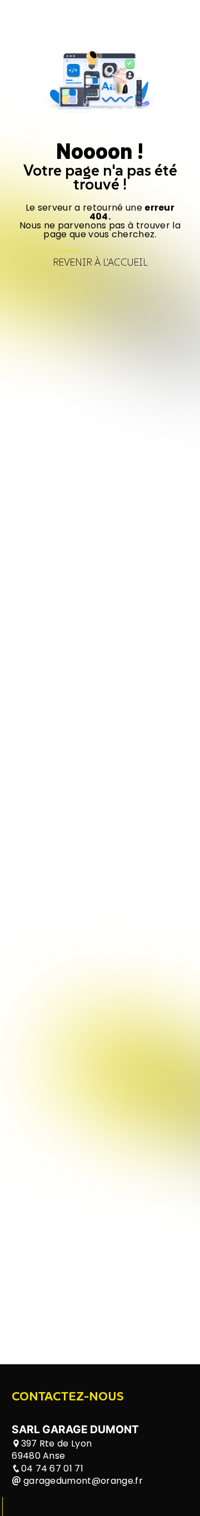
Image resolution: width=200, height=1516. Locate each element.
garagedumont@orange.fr (82, 1480)
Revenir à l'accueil (100, 262)
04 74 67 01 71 (52, 1468)
